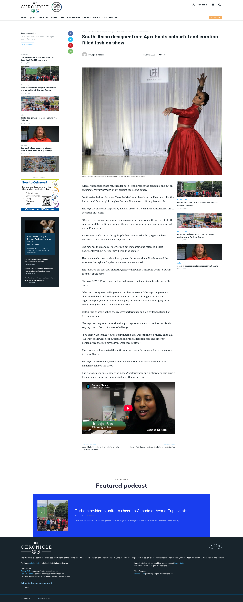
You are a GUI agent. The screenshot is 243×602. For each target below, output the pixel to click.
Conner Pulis (139, 574)
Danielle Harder (27, 574)
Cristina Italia (34, 563)
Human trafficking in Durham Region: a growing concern (39, 238)
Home (84, 32)
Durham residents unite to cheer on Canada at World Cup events (37, 58)
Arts (22, 115)
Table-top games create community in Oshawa (39, 118)
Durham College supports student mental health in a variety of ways (36, 149)
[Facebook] (70, 33)
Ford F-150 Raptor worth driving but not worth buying (152, 447)
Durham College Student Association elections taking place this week (39, 269)
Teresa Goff (25, 571)
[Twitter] (70, 39)
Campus (24, 145)
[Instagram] (219, 546)
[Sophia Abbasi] (85, 54)
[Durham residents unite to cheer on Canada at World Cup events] (40, 73)
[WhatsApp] (70, 51)
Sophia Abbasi (33, 244)
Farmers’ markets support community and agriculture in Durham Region (38, 88)
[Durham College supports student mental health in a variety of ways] (40, 164)
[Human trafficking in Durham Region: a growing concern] (40, 226)
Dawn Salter (179, 563)
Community (25, 54)
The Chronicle (36, 598)
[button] (219, 4)
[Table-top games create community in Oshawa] (40, 134)
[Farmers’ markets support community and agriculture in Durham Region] (40, 103)
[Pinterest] (70, 45)
